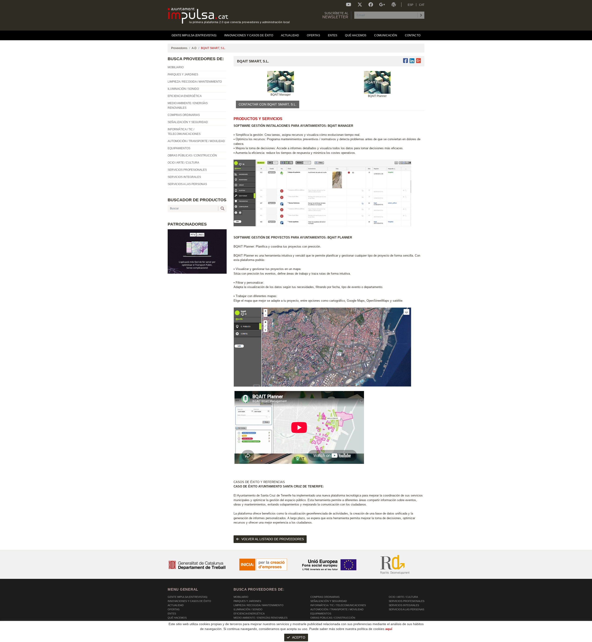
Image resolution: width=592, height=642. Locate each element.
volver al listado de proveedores (272, 539)
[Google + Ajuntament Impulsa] (382, 4)
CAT (421, 4)
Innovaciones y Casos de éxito (189, 601)
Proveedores (179, 48)
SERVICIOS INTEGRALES (404, 605)
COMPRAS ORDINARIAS (324, 596)
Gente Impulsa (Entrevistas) (187, 596)
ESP (410, 4)
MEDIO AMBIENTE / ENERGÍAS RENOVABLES (260, 617)
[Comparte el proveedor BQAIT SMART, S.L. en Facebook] (406, 61)
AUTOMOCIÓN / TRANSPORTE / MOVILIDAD (337, 609)
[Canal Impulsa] (348, 4)
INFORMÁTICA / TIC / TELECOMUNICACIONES (338, 605)
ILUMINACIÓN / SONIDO (248, 609)
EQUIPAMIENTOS (320, 613)
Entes (172, 613)
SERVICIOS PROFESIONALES (406, 601)
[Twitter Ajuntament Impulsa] (360, 4)
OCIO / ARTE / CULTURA (403, 596)
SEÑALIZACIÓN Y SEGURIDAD (328, 601)
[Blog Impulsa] (393, 4)
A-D (194, 48)
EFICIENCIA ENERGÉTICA (249, 613)
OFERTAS (173, 609)
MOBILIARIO (241, 596)
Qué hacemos (177, 617)
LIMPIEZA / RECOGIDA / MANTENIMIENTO (259, 605)
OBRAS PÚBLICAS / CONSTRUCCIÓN (332, 617)
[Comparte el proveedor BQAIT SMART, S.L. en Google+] (418, 61)
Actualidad (176, 605)
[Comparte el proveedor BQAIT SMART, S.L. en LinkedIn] (412, 61)
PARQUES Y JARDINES (247, 601)
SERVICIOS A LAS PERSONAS (406, 609)
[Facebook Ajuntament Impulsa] (370, 4)
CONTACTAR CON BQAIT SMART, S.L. (267, 104)
